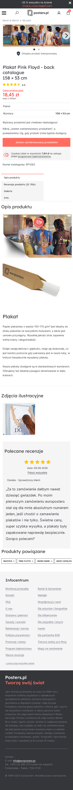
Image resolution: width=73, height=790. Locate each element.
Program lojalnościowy (18, 648)
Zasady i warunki (15, 621)
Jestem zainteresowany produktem (36, 142)
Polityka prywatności (17, 635)
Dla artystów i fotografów (53, 608)
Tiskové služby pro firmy (52, 641)
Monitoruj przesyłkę (17, 588)
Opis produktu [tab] (12, 177)
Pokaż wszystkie (37, 472)
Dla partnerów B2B (49, 635)
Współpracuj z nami (49, 601)
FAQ (7, 601)
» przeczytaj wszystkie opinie (19, 663)
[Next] (66, 35)
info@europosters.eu (24, 760)
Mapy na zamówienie (50, 648)
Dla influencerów (47, 615)
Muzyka (7, 561)
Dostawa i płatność (16, 615)
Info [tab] (6, 197)
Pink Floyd (25, 561)
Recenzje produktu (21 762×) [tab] (20, 184)
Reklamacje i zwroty (17, 628)
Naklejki (42, 595)
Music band (43, 561)
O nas (8, 608)
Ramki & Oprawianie (49, 588)
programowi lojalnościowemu (34, 156)
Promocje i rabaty (15, 641)
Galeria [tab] (8, 191)
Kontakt (9, 595)
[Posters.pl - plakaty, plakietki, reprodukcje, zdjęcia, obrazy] (38, 13)
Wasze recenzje (14, 654)
